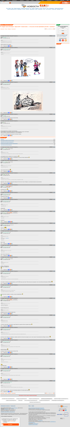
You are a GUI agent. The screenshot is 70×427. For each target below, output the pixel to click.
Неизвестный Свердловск (59, 8)
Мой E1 (58, 24)
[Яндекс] (63, 40)
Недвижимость (51, 8)
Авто (7, 8)
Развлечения (40, 9)
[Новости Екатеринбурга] (23, 7)
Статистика (13, 393)
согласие (11, 420)
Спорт (44, 9)
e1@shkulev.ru (40, 420)
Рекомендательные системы (33, 424)
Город (12, 8)
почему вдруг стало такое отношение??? (7, 142)
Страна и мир (54, 9)
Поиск (6, 393)
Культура (40, 8)
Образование (19, 9)
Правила (9, 393)
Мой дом (44, 8)
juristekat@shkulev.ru (32, 422)
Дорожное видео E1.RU (25, 8)
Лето (62, 9)
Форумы (2, 24)
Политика (27, 9)
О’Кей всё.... (2, 139)
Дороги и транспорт (17, 8)
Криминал (37, 8)
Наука (48, 8)
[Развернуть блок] (57, 43)
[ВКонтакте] (8, 46)
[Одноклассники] (10, 46)
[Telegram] (11, 46)
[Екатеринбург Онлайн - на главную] (44, 7)
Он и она (23, 9)
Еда (30, 8)
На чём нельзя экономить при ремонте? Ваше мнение (9, 143)
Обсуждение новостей (8, 24)
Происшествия (32, 9)
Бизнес (9, 8)
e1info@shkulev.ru (53, 421)
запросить (64, 36)
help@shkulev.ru (35, 423)
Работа (36, 9)
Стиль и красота (48, 9)
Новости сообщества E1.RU (12, 9)
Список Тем (2, 393)
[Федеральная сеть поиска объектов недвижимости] (62, 418)
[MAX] (9, 46)
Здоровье (33, 8)
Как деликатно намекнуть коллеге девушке (7, 140)
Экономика (58, 9)
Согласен (10, 424)
